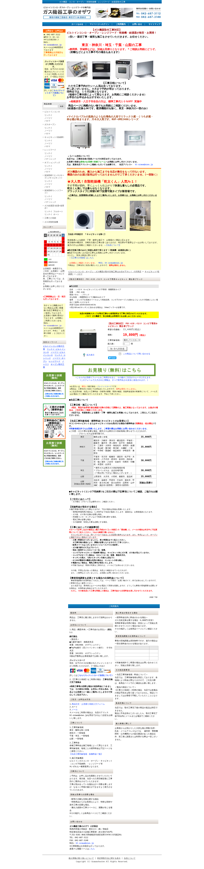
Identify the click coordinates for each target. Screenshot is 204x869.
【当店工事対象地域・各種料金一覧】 (86, 754)
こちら (92, 849)
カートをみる (77, 24)
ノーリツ (48, 118)
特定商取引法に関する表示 (108, 858)
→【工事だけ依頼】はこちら (81, 258)
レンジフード (50, 150)
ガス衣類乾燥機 (51, 222)
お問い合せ (137, 24)
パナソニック (50, 159)
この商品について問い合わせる (136, 354)
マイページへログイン (99, 24)
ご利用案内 (121, 24)
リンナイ (48, 115)
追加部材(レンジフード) (53, 191)
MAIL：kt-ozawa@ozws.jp (111, 263)
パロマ (47, 121)
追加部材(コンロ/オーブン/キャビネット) (54, 176)
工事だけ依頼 (50, 218)
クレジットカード (104, 386)
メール (75, 709)
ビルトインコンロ (52, 112)
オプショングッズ (52, 162)
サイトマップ (154, 24)
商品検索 (48, 104)
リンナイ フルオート (53, 211)
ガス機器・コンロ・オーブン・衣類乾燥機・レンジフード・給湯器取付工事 (84, 2)
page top (153, 597)
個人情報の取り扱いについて (81, 858)
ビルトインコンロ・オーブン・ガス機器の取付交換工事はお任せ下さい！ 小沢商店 (104, 271)
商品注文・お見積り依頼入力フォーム (88, 704)
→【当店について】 (112, 245)
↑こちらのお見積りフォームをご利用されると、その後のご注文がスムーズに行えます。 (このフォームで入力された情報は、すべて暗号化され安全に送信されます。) (113, 378)
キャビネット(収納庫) (54, 137)
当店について (129, 858)
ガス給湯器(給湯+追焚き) (54, 207)
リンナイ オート (51, 214)
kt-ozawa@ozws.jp (144, 164)
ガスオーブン (50, 124)
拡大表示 (90, 355)
